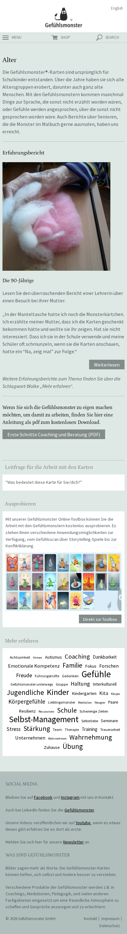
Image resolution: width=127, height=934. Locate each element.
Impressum (110, 918)
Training (89, 729)
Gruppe (62, 684)
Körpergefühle (26, 701)
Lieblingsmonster (61, 702)
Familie (72, 665)
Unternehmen (30, 738)
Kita (103, 693)
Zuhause (52, 747)
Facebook (43, 797)
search (112, 37)
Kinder (58, 692)
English (117, 8)
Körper (115, 694)
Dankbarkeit (105, 657)
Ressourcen (46, 711)
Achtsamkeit (20, 657)
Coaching (77, 656)
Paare (113, 702)
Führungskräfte (47, 676)
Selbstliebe (89, 720)
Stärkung (36, 728)
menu (17, 37)
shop (65, 37)
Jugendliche (25, 692)
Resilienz (27, 711)
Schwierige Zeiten (94, 711)
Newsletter (73, 842)
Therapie (72, 729)
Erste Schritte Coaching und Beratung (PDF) (53, 435)
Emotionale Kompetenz (34, 666)
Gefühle (96, 674)
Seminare (109, 720)
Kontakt (90, 918)
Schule (67, 710)
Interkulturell (105, 684)
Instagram (70, 797)
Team (57, 729)
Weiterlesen (107, 365)
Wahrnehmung (90, 737)
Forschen (109, 666)
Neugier (100, 702)
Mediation (85, 702)
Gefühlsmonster (63, 17)
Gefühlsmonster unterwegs (31, 684)
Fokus (90, 666)
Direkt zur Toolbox (100, 619)
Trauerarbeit (110, 729)
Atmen (37, 658)
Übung (73, 746)
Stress (13, 729)
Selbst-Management (44, 719)
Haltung (80, 683)
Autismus (53, 657)
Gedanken (70, 675)
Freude (24, 675)
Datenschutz (109, 925)
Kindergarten (84, 693)
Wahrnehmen (57, 738)
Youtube (83, 822)
